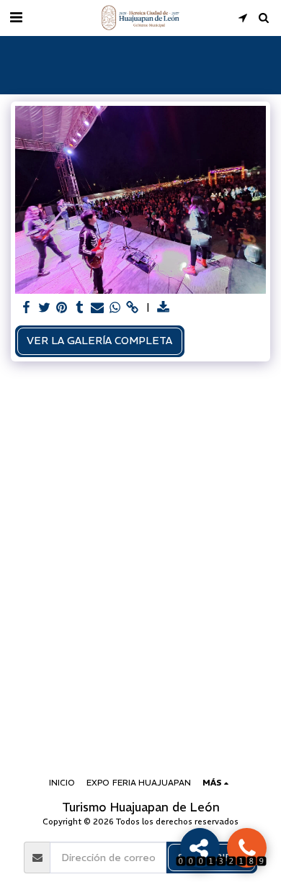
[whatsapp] (115, 308)
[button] (16, 17)
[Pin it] (61, 308)
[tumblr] (79, 308)
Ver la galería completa (99, 340)
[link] (132, 308)
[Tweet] (44, 308)
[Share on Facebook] (26, 308)
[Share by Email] (97, 308)
